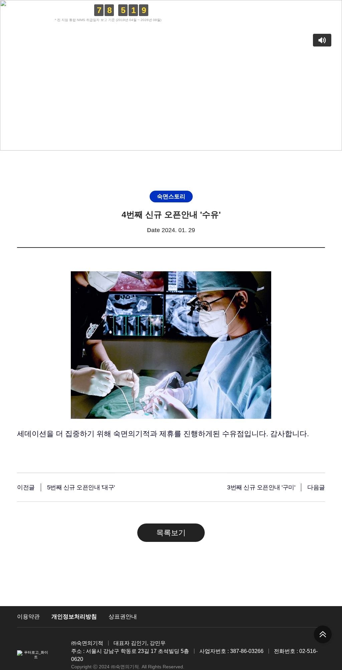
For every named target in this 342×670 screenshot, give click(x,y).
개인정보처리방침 (74, 616)
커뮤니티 (159, 47)
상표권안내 (123, 616)
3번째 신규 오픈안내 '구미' (261, 487)
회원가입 (295, 13)
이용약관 (28, 616)
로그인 (271, 13)
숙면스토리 (198, 47)
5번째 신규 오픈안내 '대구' (81, 487)
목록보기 (171, 533)
